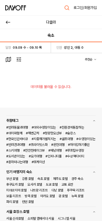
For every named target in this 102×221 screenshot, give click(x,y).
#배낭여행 (55, 150)
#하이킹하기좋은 (79, 145)
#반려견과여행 (15, 145)
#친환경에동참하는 (72, 127)
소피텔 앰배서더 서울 (40, 218)
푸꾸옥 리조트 (75, 190)
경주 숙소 (77, 179)
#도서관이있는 (15, 156)
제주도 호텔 (60, 179)
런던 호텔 (28, 202)
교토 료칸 (67, 184)
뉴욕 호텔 (77, 196)
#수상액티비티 (74, 156)
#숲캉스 (70, 133)
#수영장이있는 (85, 139)
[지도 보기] (8, 59)
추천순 (88, 59)
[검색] (67, 8)
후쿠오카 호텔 (15, 184)
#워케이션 (38, 162)
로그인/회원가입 (85, 7)
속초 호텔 (43, 179)
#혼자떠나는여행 (17, 162)
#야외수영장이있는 (44, 127)
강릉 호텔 (28, 179)
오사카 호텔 (34, 184)
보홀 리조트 (13, 196)
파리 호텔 (12, 202)
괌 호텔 (63, 196)
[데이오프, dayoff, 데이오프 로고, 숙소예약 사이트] (15, 7)
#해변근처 (32, 133)
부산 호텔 (12, 179)
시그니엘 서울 (66, 218)
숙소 (51, 35)
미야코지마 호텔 (16, 190)
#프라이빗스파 (38, 145)
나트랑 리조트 (39, 190)
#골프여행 (66, 139)
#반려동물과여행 (17, 127)
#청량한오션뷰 (52, 133)
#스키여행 (13, 150)
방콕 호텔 (31, 196)
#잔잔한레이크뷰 (34, 150)
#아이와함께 (14, 133)
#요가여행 (35, 156)
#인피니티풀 (53, 156)
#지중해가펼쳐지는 (44, 139)
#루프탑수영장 (74, 150)
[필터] (19, 59)
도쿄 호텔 (52, 184)
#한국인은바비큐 (17, 139)
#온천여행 (58, 145)
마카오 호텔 (47, 196)
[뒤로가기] (8, 22)
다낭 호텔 (58, 190)
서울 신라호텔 (15, 218)
